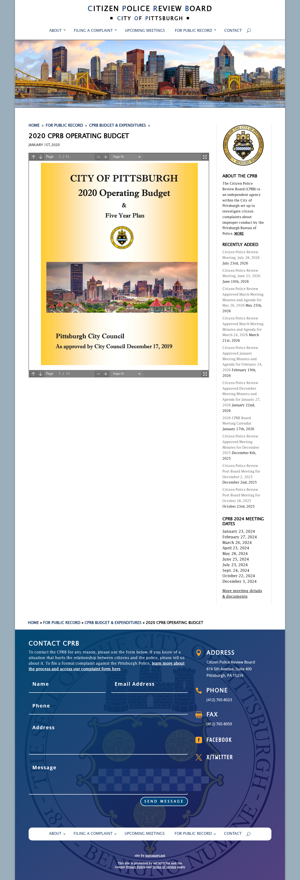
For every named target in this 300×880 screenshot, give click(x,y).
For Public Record (193, 31)
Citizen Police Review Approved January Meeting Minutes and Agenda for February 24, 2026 (242, 359)
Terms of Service (164, 867)
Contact (233, 31)
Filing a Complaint (93, 31)
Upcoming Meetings (145, 31)
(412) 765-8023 (219, 699)
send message (164, 801)
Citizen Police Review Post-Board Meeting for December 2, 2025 (241, 471)
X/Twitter (219, 757)
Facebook (219, 740)
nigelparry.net (155, 855)
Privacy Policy (135, 867)
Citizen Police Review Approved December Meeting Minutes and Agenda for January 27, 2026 (241, 394)
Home (33, 623)
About (55, 31)
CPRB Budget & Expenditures (113, 623)
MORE (239, 233)
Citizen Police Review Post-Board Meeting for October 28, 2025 (241, 495)
